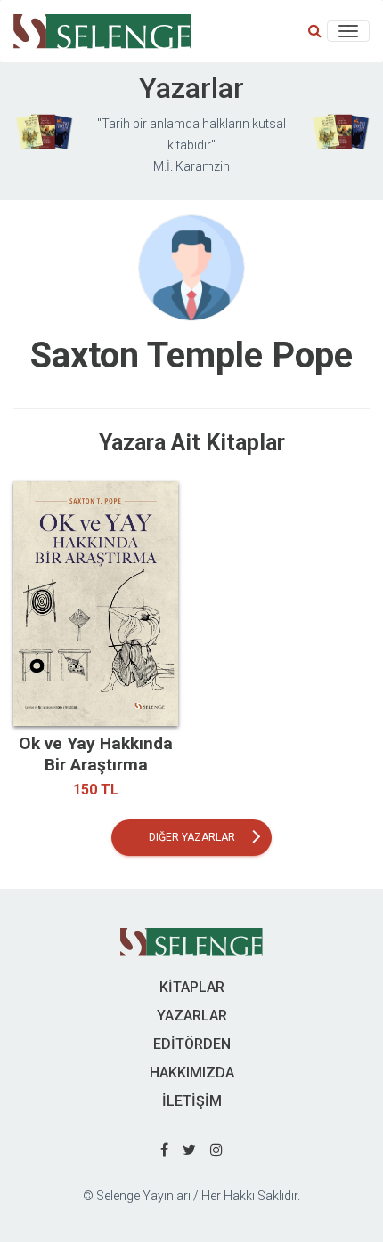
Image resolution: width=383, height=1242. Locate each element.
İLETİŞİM (192, 1101)
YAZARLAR (192, 1015)
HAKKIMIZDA (192, 1072)
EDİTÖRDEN (192, 1044)
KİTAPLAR (191, 987)
